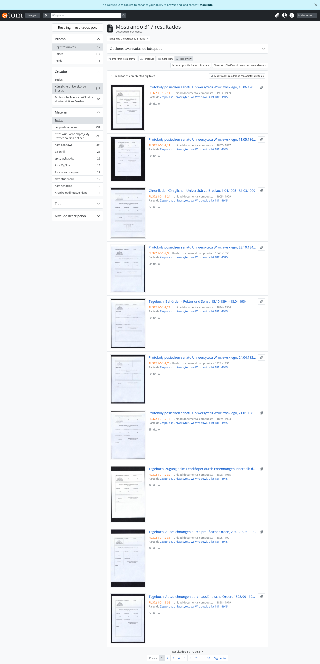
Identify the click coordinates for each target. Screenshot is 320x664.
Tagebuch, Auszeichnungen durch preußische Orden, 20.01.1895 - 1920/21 (202, 532)
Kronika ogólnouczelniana (77, 193)
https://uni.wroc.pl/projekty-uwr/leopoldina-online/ (77, 136)
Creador (61, 71)
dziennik (77, 152)
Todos (59, 80)
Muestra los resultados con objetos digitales (239, 76)
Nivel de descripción (70, 216)
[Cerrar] (316, 5)
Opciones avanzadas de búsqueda (136, 48)
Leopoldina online (77, 128)
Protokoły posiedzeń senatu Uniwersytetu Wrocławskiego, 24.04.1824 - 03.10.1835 (202, 358)
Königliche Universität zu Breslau (77, 88)
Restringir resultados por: (77, 27)
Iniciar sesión (306, 15)
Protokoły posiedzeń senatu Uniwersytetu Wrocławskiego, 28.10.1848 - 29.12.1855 (202, 247)
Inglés (77, 61)
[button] (277, 15)
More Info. (207, 5)
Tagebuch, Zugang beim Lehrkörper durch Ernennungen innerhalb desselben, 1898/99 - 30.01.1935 (202, 469)
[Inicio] (13, 15)
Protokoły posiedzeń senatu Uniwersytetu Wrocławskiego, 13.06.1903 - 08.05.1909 (202, 87)
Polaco (77, 54)
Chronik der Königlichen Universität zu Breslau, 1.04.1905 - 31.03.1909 (202, 191)
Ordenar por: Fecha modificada (190, 65)
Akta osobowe (77, 145)
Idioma (60, 39)
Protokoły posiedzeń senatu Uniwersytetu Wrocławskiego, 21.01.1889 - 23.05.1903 (202, 413)
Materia (61, 112)
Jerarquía (148, 58)
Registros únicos (77, 47)
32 (208, 658)
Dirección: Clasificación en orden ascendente (239, 65)
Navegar (32, 15)
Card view (167, 58)
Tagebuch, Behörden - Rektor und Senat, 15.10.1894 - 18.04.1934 (198, 302)
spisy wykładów (77, 159)
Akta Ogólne (77, 166)
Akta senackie (77, 186)
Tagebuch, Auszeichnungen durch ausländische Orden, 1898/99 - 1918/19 (202, 597)
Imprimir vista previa (124, 58)
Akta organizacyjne (77, 173)
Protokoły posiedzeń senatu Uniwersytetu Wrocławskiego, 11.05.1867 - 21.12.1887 (202, 140)
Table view (185, 58)
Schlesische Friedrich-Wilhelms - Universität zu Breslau (77, 99)
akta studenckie (77, 179)
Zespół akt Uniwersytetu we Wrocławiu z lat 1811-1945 (194, 97)
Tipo (58, 203)
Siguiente (220, 658)
